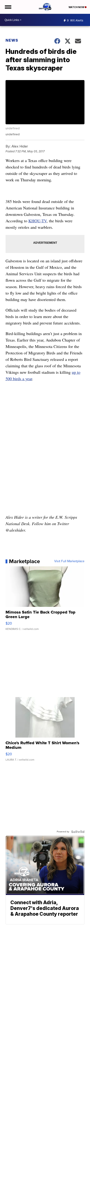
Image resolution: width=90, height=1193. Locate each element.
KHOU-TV (37, 220)
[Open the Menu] (7, 7)
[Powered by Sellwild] (77, 831)
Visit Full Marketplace (69, 561)
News (12, 40)
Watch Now (77, 7)
